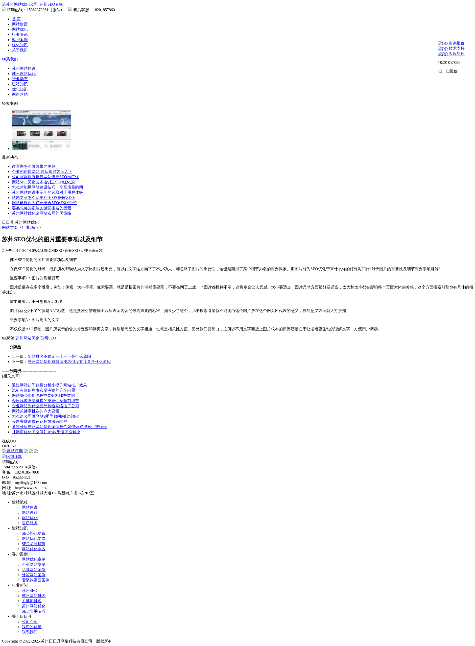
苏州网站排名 (34, 596)
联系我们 (10, 59)
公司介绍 (30, 622)
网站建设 (20, 24)
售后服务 (30, 523)
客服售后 (456, 53)
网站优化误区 (34, 549)
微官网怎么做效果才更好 (33, 166)
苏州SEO (29, 590)
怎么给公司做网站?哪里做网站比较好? (45, 416)
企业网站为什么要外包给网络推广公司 (45, 406)
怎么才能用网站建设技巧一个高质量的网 (47, 187)
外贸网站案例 (34, 575)
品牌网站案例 (34, 570)
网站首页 (10, 227)
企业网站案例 (34, 564)
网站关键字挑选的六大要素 (35, 411)
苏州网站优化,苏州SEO (36, 338)
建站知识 (20, 84)
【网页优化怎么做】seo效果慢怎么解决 (46, 432)
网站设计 (30, 512)
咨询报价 (456, 43)
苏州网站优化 (24, 74)
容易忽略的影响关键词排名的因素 (41, 208)
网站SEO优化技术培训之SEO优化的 (43, 182)
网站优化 (20, 29)
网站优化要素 (34, 538)
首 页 (16, 19)
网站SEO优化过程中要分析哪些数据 (43, 395)
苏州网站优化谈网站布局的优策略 (41, 213)
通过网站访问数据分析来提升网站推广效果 (49, 385)
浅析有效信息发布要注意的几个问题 (43, 390)
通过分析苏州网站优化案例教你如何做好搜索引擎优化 (59, 427)
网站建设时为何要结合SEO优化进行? (44, 203)
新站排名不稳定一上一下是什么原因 (59, 356)
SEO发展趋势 (33, 544)
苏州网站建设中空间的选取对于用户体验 (47, 192)
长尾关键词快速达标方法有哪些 (39, 421)
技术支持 (456, 48)
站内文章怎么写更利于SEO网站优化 (43, 197)
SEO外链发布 (33, 533)
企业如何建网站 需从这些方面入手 (42, 171)
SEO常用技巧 (33, 611)
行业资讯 (20, 34)
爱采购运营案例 (35, 580)
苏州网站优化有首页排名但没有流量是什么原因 (69, 361)
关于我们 (20, 50)
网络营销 (20, 94)
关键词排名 (32, 601)
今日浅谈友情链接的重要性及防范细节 (45, 401)
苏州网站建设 (24, 68)
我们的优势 (32, 627)
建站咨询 (14, 451)
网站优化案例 (34, 559)
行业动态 (20, 79)
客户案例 (20, 40)
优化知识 (20, 45)
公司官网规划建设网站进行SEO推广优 (45, 177)
